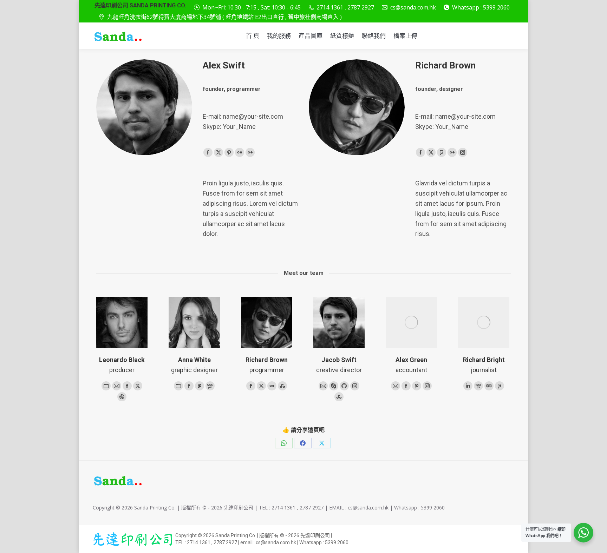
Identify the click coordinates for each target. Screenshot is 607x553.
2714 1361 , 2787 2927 (345, 7)
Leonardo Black (122, 359)
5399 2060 (433, 507)
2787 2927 (312, 507)
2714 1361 (283, 507)
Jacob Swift (339, 359)
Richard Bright (484, 359)
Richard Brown (267, 359)
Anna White (194, 359)
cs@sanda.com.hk (413, 7)
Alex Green (411, 359)
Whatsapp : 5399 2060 (481, 7)
